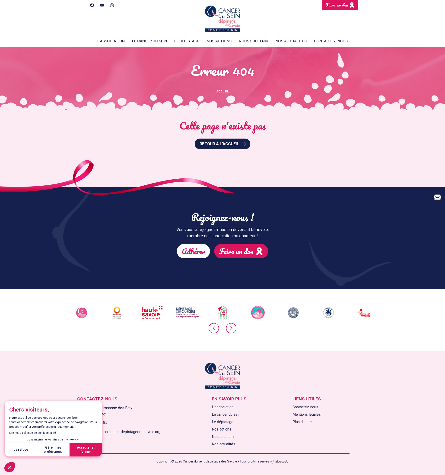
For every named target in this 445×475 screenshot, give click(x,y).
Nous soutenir (223, 436)
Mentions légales (306, 414)
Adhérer (193, 251)
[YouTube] (102, 5)
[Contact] (437, 197)
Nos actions (221, 429)
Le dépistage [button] (186, 41)
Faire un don (337, 4)
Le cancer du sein (226, 414)
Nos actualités (291, 41)
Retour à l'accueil (219, 144)
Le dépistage (222, 422)
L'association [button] (111, 41)
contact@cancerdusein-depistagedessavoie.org (121, 432)
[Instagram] (112, 5)
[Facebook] (92, 5)
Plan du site (302, 422)
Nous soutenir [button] (253, 41)
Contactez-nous (331, 41)
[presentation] (214, 328)
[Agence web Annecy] (279, 461)
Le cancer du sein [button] (149, 41)
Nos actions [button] (219, 41)
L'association (222, 407)
